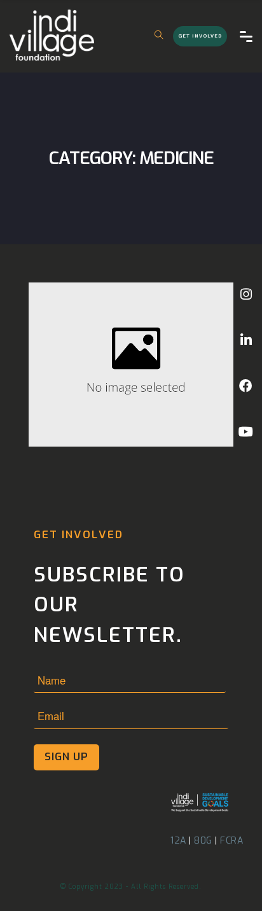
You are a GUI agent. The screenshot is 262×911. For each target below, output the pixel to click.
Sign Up (66, 756)
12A (178, 841)
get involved (200, 36)
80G (203, 841)
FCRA (231, 841)
